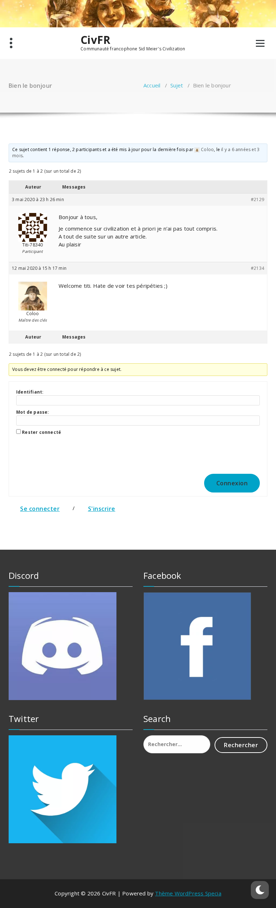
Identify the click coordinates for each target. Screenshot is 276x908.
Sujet (176, 85)
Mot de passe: (32, 412)
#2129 (257, 199)
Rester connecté (41, 432)
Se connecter (40, 509)
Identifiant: (29, 392)
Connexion (232, 483)
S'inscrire (101, 509)
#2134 (257, 268)
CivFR (95, 39)
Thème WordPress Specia (188, 893)
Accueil (151, 85)
